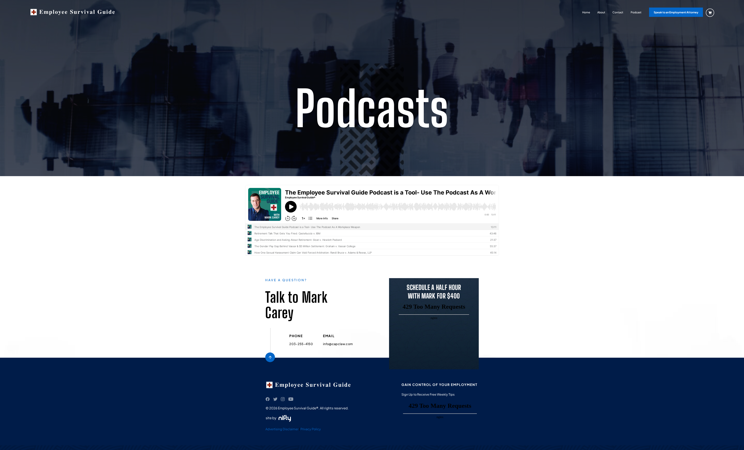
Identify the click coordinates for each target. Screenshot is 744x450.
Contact (617, 12)
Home (586, 12)
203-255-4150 (301, 344)
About (601, 12)
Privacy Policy (311, 429)
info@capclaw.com (338, 344)
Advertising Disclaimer (281, 429)
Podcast (636, 12)
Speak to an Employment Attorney (676, 12)
